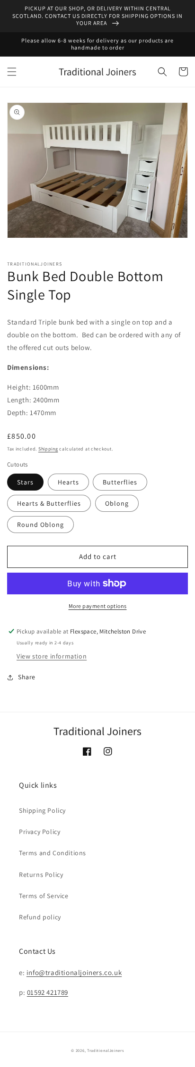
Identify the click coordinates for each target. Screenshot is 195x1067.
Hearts (68, 482)
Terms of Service (44, 896)
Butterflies (120, 482)
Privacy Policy (39, 831)
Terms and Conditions (52, 853)
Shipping (48, 449)
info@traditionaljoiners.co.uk (74, 972)
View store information (52, 656)
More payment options (98, 605)
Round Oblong (40, 524)
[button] (11, 71)
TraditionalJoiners (105, 1050)
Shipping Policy (42, 810)
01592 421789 (47, 992)
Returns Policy (41, 874)
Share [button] (26, 677)
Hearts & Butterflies (49, 503)
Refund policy (40, 917)
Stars (25, 482)
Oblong (117, 503)
